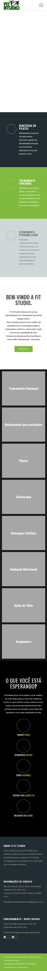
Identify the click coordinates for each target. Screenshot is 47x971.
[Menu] (39, 5)
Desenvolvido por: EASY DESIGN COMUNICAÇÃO (20, 964)
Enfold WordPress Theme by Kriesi (16, 967)
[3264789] (20, 5)
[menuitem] (39, 5)
